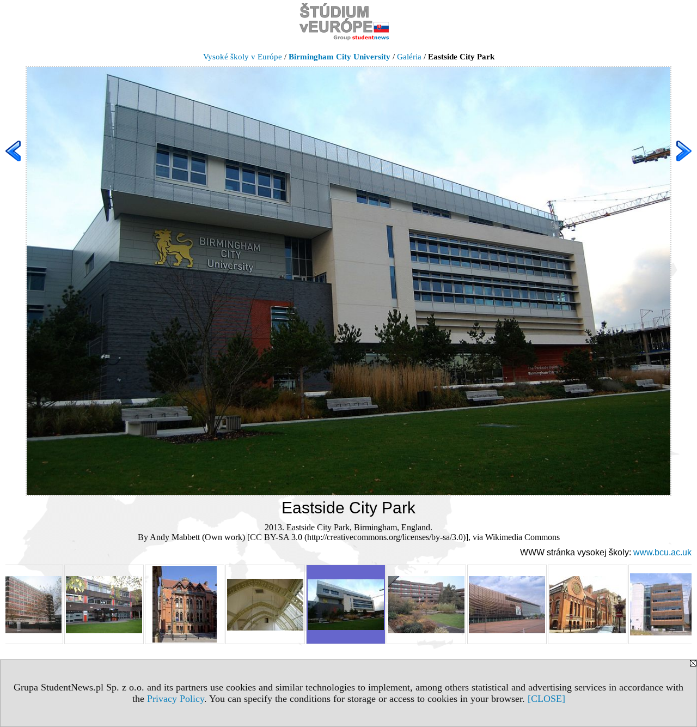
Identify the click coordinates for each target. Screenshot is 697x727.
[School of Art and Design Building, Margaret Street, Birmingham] (587, 604)
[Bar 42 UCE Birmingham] (104, 604)
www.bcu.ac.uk (662, 552)
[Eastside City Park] (346, 604)
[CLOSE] (546, 698)
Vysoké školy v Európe (242, 56)
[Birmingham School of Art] (184, 604)
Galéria (409, 56)
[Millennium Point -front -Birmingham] (507, 604)
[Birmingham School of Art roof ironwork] (265, 604)
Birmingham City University (339, 56)
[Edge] (426, 604)
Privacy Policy (175, 698)
